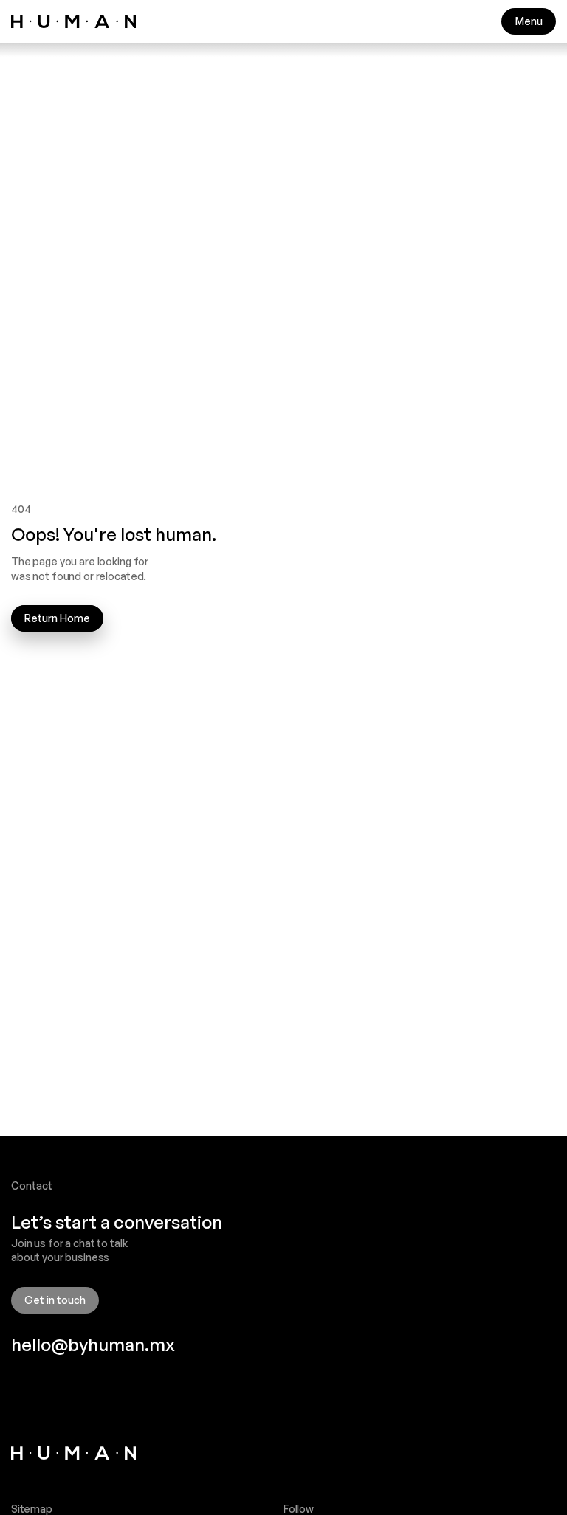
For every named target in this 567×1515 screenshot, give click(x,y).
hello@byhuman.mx (93, 1344)
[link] (73, 21)
